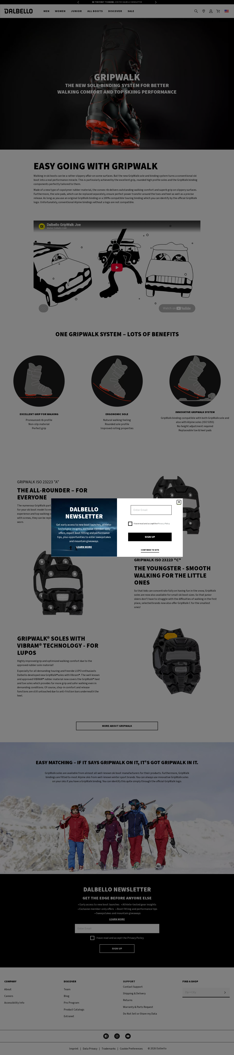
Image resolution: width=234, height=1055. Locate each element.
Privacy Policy (164, 523)
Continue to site (150, 550)
